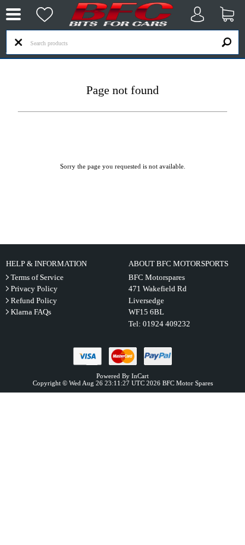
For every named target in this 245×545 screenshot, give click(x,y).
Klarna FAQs (31, 311)
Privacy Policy (34, 288)
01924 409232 (166, 323)
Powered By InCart (122, 375)
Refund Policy (34, 300)
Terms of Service (37, 277)
